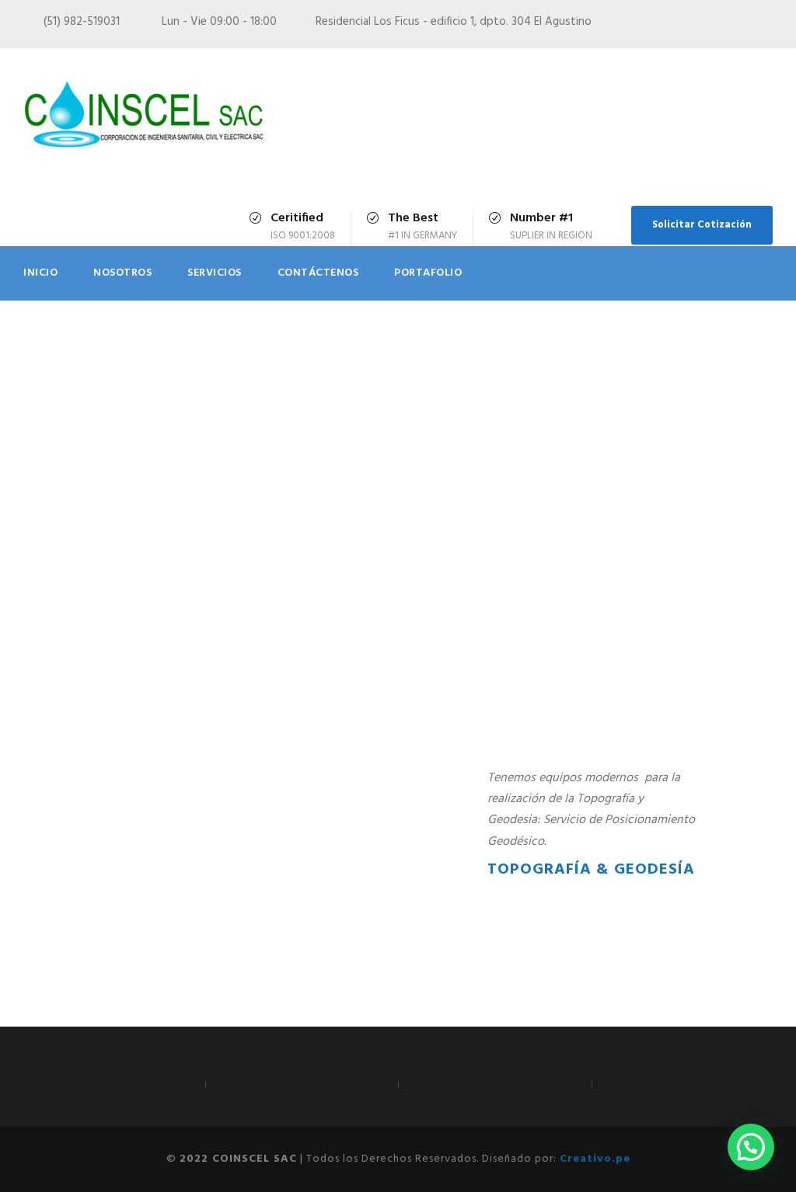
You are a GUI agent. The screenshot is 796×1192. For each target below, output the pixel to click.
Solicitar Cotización (702, 225)
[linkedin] (739, 25)
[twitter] (768, 25)
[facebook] (681, 25)
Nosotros (122, 273)
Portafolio (428, 273)
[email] (653, 25)
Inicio (40, 273)
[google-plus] (710, 25)
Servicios (214, 273)
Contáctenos (318, 273)
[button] (751, 1147)
